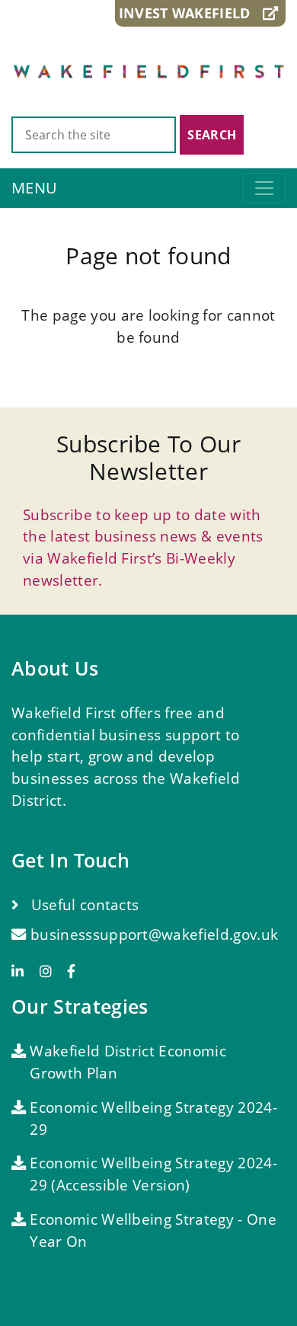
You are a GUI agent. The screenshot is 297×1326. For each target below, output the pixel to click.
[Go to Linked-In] (23, 971)
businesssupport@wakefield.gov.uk (154, 934)
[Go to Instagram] (51, 971)
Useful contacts (83, 904)
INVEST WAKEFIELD (191, 13)
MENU (34, 187)
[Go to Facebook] (71, 971)
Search (211, 134)
